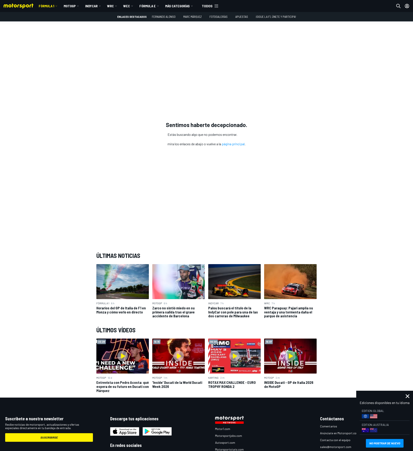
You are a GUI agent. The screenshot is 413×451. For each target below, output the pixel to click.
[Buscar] (398, 6)
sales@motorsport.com (335, 447)
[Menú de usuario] (407, 6)
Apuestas (241, 16)
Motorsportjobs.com (228, 435)
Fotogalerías (219, 16)
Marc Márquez (192, 16)
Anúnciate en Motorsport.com (339, 433)
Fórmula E (147, 6)
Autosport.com (225, 442)
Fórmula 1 (46, 6)
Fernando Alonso (164, 16)
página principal (233, 144)
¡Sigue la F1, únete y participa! (276, 16)
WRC (110, 6)
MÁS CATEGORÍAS (177, 6)
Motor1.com (222, 429)
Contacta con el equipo (335, 440)
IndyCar (91, 6)
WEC (126, 6)
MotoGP (70, 6)
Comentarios (328, 426)
